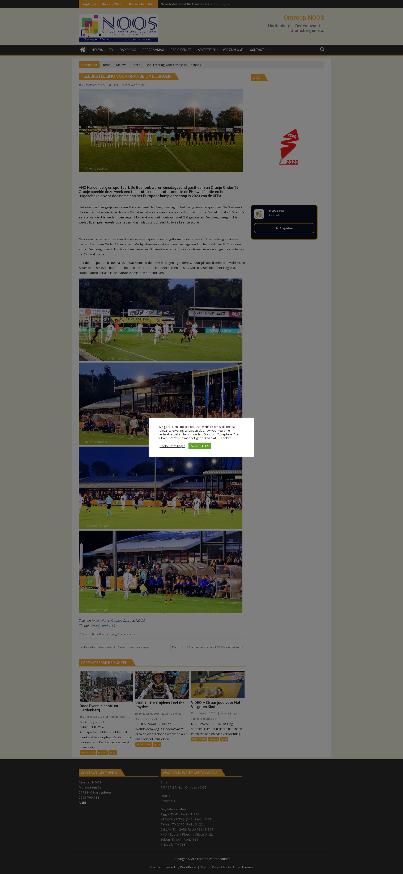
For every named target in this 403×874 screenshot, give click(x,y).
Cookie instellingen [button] (172, 446)
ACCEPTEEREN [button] (200, 446)
